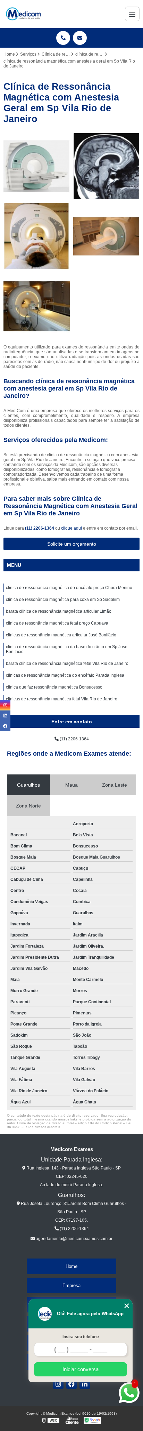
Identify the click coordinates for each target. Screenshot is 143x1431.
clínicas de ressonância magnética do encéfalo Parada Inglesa (65, 675)
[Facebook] (71, 1384)
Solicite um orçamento (71, 544)
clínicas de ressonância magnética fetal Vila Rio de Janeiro (61, 699)
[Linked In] (84, 1384)
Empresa (71, 1285)
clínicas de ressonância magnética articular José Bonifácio (61, 635)
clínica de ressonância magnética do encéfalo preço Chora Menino (69, 587)
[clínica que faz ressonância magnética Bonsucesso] (36, 236)
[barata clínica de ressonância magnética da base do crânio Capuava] (106, 166)
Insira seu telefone (80, 1336)
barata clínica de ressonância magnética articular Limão (58, 611)
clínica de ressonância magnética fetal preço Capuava (57, 623)
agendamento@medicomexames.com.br (73, 1238)
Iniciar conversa (80, 1369)
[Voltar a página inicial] (23, 14)
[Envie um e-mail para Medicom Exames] (80, 38)
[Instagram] (58, 1384)
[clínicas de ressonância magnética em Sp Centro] (36, 166)
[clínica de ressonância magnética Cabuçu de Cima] (106, 236)
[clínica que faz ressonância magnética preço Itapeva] (36, 306)
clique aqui (71, 528)
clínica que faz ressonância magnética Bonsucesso (54, 687)
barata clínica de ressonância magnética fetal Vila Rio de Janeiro (67, 663)
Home (71, 1266)
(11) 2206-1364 (40, 528)
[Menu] (132, 14)
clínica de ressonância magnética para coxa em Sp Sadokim (63, 599)
